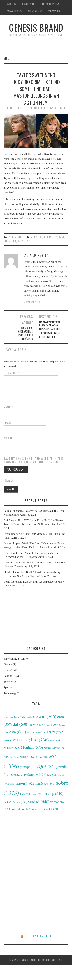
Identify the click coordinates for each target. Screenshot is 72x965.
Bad (40, 237)
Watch (52, 809)
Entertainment (15, 237)
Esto (40, 732)
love (55, 740)
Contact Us (54, 11)
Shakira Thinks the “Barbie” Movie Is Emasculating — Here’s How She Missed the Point (34, 574)
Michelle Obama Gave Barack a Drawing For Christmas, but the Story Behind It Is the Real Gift (49, 329)
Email (9, 422)
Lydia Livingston (37, 108)
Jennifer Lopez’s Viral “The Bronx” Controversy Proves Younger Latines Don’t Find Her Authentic (34, 545)
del (21, 724)
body (55, 237)
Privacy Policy (14, 11)
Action (34, 237)
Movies (50, 747)
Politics (8, 676)
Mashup (12, 241)
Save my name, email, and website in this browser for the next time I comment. (34, 460)
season (24, 783)
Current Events (38, 936)
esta (17, 731)
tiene (37, 794)
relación (55, 774)
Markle (12, 747)
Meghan (32, 747)
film (6, 241)
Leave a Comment (57, 108)
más (14, 757)
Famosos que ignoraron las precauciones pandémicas (25, 333)
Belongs (47, 237)
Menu (7, 58)
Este (31, 732)
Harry (55, 731)
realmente (35, 774)
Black (19, 717)
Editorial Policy (50, 4)
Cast (32, 717)
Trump (54, 793)
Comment (11, 373)
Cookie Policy (29, 4)
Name (8, 407)
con (47, 716)
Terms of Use (35, 11)
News (7, 670)
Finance (8, 664)
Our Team (11, 4)
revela (9, 783)
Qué (48, 766)
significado (45, 783)
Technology (10, 693)
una (21, 802)
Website (9, 438)
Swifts (20, 241)
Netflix (28, 756)
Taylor (28, 241)
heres (10, 740)
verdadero (21, 809)
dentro (37, 724)
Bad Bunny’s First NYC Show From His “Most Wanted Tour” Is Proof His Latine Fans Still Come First (34, 522)
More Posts (32, 302)
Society (8, 681)
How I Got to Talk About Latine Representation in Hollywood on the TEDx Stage (31, 555)
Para (43, 757)
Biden (8, 717)
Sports (7, 687)
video (38, 809)
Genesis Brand (36, 27)
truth (9, 802)
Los (40, 740)
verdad (39, 801)
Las (23, 740)
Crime (61, 237)
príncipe (29, 767)
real (17, 774)
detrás (52, 724)
